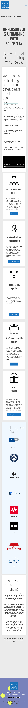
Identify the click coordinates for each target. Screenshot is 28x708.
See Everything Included (14, 415)
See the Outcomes (14, 261)
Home (3, 16)
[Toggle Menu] (26, 5)
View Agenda (14, 314)
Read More (14, 214)
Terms (23, 694)
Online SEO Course (16, 692)
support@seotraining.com (16, 147)
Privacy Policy (16, 694)
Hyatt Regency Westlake (11, 103)
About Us (7, 694)
